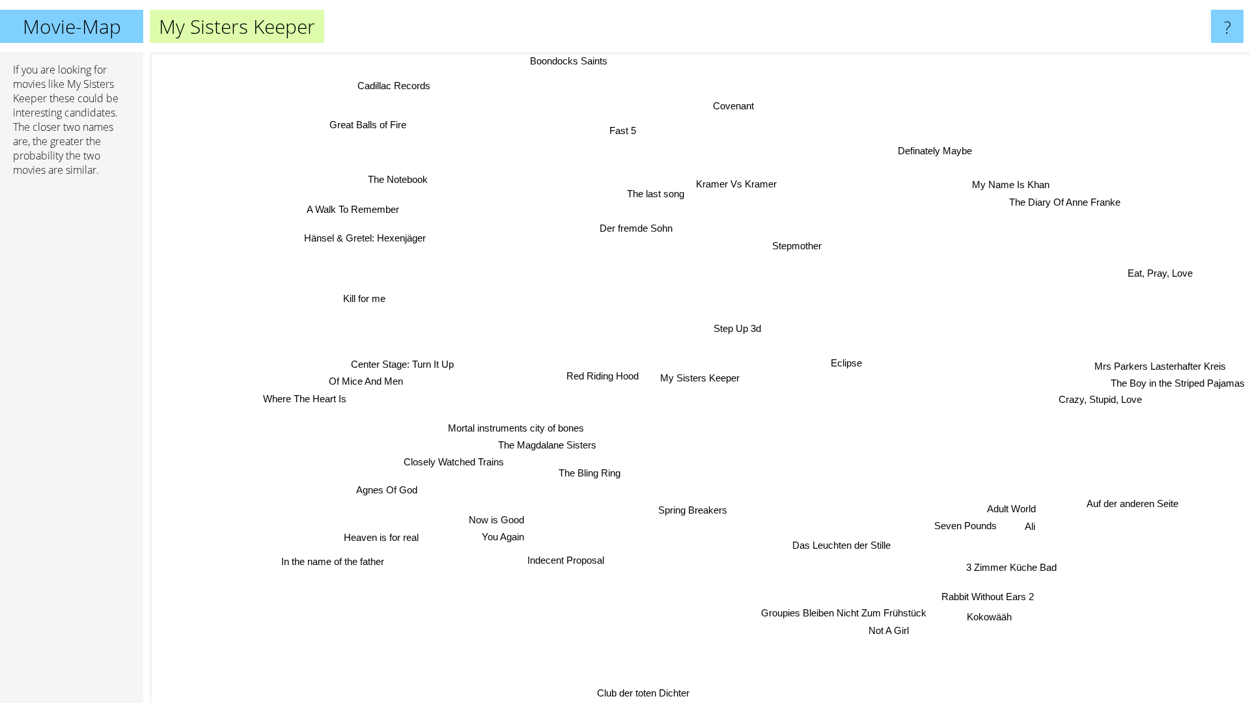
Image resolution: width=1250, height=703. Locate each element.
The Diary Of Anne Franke (1064, 202)
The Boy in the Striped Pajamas (1178, 384)
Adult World (1004, 515)
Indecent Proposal (564, 560)
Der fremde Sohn (636, 228)
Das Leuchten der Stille (844, 544)
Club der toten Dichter (640, 692)
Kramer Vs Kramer (733, 183)
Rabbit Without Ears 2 (993, 593)
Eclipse (847, 362)
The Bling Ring (587, 472)
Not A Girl (894, 629)
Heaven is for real (379, 536)
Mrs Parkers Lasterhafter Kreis (1162, 366)
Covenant (743, 106)
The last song (654, 194)
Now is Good (494, 519)
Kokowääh (995, 613)
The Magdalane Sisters (546, 443)
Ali (1030, 533)
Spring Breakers (690, 510)
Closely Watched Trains (451, 460)
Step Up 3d (737, 328)
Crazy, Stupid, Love (1099, 400)
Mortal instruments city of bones (515, 426)
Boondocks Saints (567, 60)
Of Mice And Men (366, 379)
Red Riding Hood (602, 375)
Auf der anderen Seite (1138, 497)
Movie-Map (72, 26)
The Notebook (397, 180)
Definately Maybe (935, 150)
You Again (502, 536)
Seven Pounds (955, 533)
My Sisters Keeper (700, 377)
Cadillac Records (397, 83)
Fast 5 (622, 129)
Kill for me (362, 301)
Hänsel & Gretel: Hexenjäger (362, 239)
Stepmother (792, 244)
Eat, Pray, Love (1161, 277)
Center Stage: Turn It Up (404, 362)
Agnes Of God (384, 487)
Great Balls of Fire (371, 122)
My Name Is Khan (1010, 185)
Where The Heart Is (304, 396)
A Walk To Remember (351, 211)
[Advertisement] (72, 386)
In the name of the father (328, 558)
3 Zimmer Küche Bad (1016, 564)
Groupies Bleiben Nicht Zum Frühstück (849, 612)
